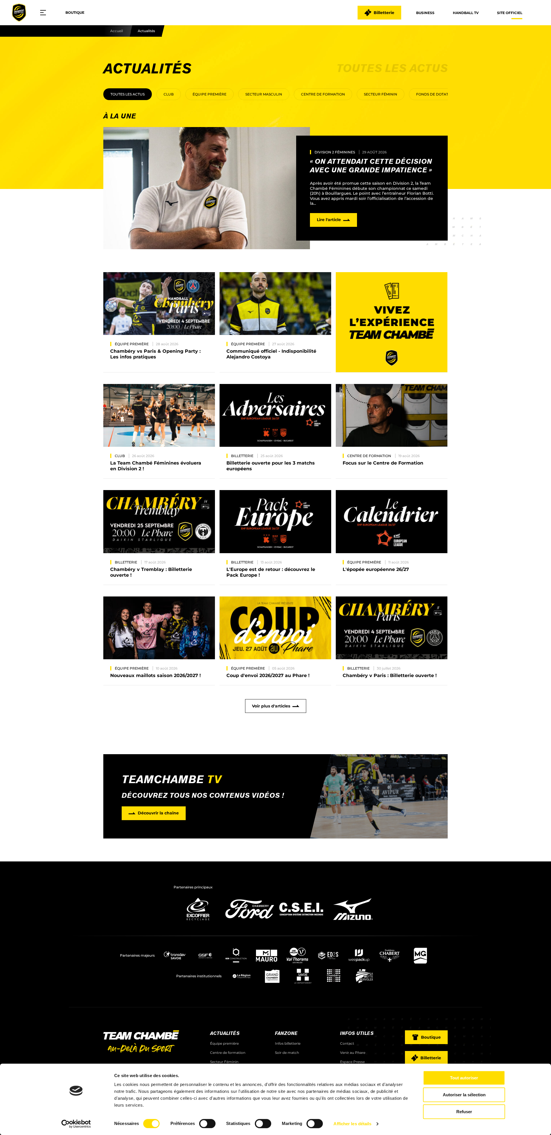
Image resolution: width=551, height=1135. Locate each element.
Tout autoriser (464, 1077)
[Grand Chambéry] (272, 976)
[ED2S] (328, 955)
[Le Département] (303, 976)
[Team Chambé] (19, 12)
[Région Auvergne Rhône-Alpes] (241, 976)
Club (169, 94)
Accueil (116, 31)
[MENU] (45, 12)
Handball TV (466, 13)
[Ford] (249, 922)
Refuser (464, 1111)
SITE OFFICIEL (509, 13)
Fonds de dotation (435, 94)
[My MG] (420, 955)
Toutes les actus (127, 94)
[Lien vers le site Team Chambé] (141, 1042)
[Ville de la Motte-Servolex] (364, 976)
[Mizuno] (353, 922)
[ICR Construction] (236, 955)
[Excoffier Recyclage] (198, 922)
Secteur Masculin (263, 94)
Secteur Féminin (380, 94)
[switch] (207, 1123)
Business (425, 13)
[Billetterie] (391, 322)
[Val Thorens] (297, 955)
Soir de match (287, 1052)
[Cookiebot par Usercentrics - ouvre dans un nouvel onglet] (76, 1124)
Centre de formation (323, 94)
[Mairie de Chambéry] (333, 976)
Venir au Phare (352, 1052)
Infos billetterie (287, 1043)
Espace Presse (352, 1062)
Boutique (74, 12)
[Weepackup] (359, 955)
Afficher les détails (352, 1123)
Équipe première (209, 94)
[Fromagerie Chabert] (389, 955)
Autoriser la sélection (464, 1094)
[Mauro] (267, 955)
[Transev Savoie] (174, 955)
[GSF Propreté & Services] (205, 955)
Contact (347, 1043)
